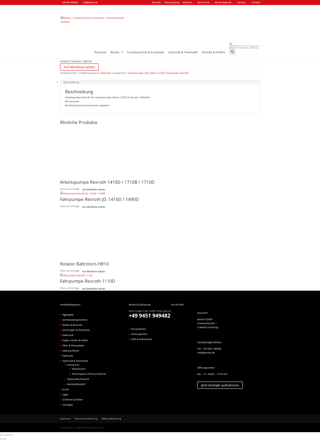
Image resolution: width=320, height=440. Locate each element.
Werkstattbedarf (76, 384)
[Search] (232, 52)
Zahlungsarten (139, 334)
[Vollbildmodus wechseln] (4, 434)
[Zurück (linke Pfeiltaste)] (1, 438)
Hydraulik (105, 73)
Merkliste (187, 3)
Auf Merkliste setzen (79, 67)
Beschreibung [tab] (71, 82)
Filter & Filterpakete (73, 345)
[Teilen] (8, 434)
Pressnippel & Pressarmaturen (89, 373)
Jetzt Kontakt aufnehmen (220, 385)
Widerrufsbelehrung (111, 418)
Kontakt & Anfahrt (213, 52)
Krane (65, 389)
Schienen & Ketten (72, 399)
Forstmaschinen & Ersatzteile (145, 52)
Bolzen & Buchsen (72, 325)
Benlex (115, 52)
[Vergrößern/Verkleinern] (1, 434)
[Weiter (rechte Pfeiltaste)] (4, 438)
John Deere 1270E (154, 73)
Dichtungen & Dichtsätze (76, 330)
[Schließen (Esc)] (11, 434)
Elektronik (67, 335)
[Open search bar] (245, 44)
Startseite (100, 52)
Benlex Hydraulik (223, 3)
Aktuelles (156, 3)
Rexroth (184, 73)
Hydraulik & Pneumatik (183, 52)
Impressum (65, 418)
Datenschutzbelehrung (86, 418)
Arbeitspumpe (136, 73)
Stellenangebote (172, 3)
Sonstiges (67, 404)
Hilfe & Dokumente (141, 339)
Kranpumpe (172, 73)
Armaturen (73, 364)
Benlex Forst (204, 3)
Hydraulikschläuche (78, 379)
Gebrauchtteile (70, 350)
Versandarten (138, 329)
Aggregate (68, 314)
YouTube (241, 3)
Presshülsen (79, 368)
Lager (65, 394)
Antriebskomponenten (74, 319)
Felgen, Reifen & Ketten (75, 340)
